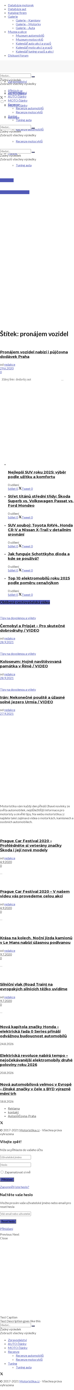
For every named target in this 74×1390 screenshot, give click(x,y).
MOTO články (17, 100)
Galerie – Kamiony (28, 20)
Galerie (13, 16)
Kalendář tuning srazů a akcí (34, 51)
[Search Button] (33, 76)
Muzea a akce (17, 31)
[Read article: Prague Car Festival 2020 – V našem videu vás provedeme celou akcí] (37, 882)
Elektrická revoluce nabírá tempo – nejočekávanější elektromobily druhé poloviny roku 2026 (36, 1060)
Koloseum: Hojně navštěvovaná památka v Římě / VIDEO (30, 663)
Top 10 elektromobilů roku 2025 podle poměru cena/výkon (39, 580)
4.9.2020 (6, 862)
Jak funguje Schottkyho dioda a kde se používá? (39, 556)
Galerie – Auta (25, 28)
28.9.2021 (7, 642)
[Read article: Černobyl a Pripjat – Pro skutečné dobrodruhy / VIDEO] (37, 612)
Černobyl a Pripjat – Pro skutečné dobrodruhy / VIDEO (32, 628)
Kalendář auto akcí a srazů (33, 43)
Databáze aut (17, 9)
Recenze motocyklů (29, 112)
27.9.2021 (7, 713)
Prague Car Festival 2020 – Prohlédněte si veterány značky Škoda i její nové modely (31, 845)
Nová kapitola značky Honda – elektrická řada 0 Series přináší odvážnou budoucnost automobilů (33, 1031)
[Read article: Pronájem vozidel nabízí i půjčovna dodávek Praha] (37, 344)
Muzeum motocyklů (29, 39)
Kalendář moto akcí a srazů (34, 47)
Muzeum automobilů (30, 35)
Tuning (12, 116)
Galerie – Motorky (28, 24)
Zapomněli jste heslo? (14, 1187)
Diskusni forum (18, 55)
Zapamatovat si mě (18, 1172)
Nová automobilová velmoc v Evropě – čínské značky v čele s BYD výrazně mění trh (36, 1089)
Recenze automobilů (30, 108)
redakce (9, 364)
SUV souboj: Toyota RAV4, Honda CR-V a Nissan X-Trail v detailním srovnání (40, 530)
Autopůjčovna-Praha (22, 1116)
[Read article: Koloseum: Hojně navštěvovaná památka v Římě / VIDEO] (37, 648)
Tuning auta (24, 165)
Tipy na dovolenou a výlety (18, 618)
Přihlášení (6, 1229)
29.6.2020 (7, 368)
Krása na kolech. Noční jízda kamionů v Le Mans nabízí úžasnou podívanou (36, 940)
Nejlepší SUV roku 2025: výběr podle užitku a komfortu (37, 474)
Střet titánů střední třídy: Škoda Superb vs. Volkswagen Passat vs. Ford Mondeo (41, 501)
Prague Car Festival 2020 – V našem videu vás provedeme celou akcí (35, 893)
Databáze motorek (21, 5)
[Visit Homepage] (29, 72)
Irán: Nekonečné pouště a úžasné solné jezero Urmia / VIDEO (32, 699)
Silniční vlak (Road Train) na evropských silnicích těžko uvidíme (33, 986)
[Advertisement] (37, 212)
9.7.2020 (6, 954)
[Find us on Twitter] (1, 98)
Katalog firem (17, 13)
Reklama (14, 1108)
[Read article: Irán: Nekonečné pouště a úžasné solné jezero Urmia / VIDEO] (37, 684)
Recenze (13, 104)
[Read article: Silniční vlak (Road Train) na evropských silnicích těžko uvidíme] (37, 974)
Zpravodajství (17, 81)
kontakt (13, 1112)
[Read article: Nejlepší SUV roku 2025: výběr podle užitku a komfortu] (41, 464)
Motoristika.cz (29, 1130)
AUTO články (17, 96)
